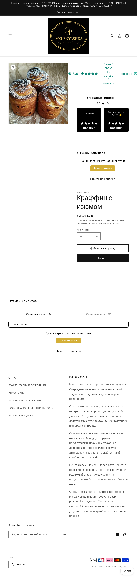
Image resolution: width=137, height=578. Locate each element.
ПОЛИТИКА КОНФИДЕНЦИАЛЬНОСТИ (30, 408)
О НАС (12, 377)
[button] (10, 36)
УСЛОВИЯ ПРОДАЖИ (21, 415)
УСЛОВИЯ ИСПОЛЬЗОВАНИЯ (25, 400)
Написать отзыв (103, 168)
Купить (102, 258)
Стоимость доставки (113, 220)
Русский (16, 564)
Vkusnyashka (104, 566)
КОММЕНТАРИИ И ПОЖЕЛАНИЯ (27, 385)
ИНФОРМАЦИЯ (17, 392)
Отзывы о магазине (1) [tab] (98, 314)
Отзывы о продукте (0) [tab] (38, 314)
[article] (89, 120)
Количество (83, 229)
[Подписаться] (64, 534)
